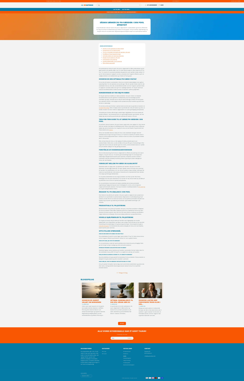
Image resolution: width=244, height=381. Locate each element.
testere (111, 130)
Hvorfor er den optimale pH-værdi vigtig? (113, 48)
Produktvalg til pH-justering (110, 59)
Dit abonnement (127, 351)
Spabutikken (127, 378)
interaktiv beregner (104, 226)
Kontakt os (125, 353)
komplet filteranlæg (104, 107)
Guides (124, 356)
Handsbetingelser (127, 358)
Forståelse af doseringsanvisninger (112, 54)
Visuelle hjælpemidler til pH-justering (112, 61)
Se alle (122, 323)
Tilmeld (129, 338)
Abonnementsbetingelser (128, 364)
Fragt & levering (126, 360)
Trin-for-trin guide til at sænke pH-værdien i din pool (116, 52)
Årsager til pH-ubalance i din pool (111, 57)
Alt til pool (104, 353)
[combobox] (119, 5)
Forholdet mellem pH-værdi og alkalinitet (113, 56)
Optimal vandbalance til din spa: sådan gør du (121, 301)
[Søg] (139, 5)
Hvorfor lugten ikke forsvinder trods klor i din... (149, 302)
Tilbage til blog (122, 273)
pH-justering (141, 187)
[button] (117, 9)
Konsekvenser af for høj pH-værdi (111, 50)
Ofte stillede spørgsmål (109, 63)
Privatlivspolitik (126, 362)
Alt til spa (104, 351)
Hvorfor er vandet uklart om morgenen (91, 301)
